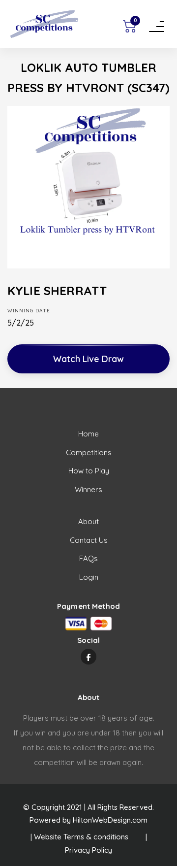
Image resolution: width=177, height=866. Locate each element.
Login (88, 577)
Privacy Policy (88, 850)
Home (88, 433)
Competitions (89, 452)
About (88, 521)
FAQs (88, 558)
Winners (88, 489)
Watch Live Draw (88, 359)
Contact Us (89, 540)
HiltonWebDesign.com (110, 820)
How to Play (88, 470)
